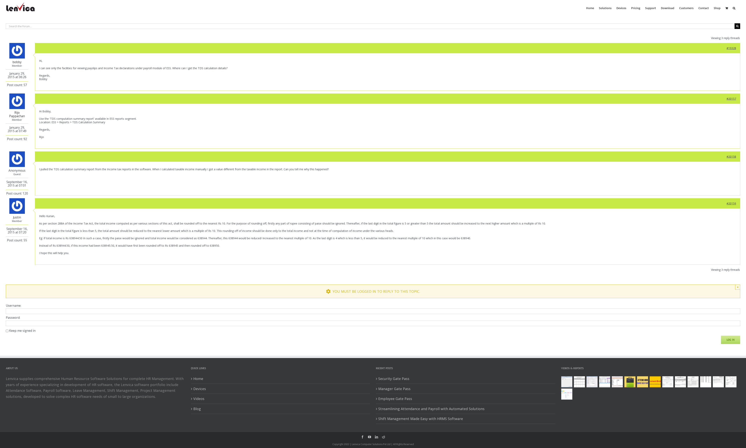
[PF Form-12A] (668, 382)
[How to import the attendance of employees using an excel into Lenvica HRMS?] (567, 382)
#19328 (731, 48)
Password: (13, 318)
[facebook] (362, 436)
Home (198, 378)
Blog (197, 408)
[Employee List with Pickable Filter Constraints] (617, 382)
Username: (13, 305)
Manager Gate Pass (394, 388)
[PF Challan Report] (731, 382)
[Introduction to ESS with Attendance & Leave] (630, 382)
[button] (734, 8)
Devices (199, 388)
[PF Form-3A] (718, 382)
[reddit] (383, 436)
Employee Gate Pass (395, 398)
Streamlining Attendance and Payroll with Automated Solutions (431, 408)
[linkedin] (376, 436)
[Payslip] (567, 394)
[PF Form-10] (680, 382)
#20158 (731, 156)
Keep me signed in (22, 331)
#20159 (731, 203)
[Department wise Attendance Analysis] (579, 382)
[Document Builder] (655, 382)
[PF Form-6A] (693, 382)
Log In (731, 339)
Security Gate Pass (393, 378)
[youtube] (369, 436)
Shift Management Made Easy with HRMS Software (420, 418)
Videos (198, 398)
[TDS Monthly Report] (706, 382)
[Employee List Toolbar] (605, 382)
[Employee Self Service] (642, 382)
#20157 (731, 98)
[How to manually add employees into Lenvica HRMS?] (592, 382)
